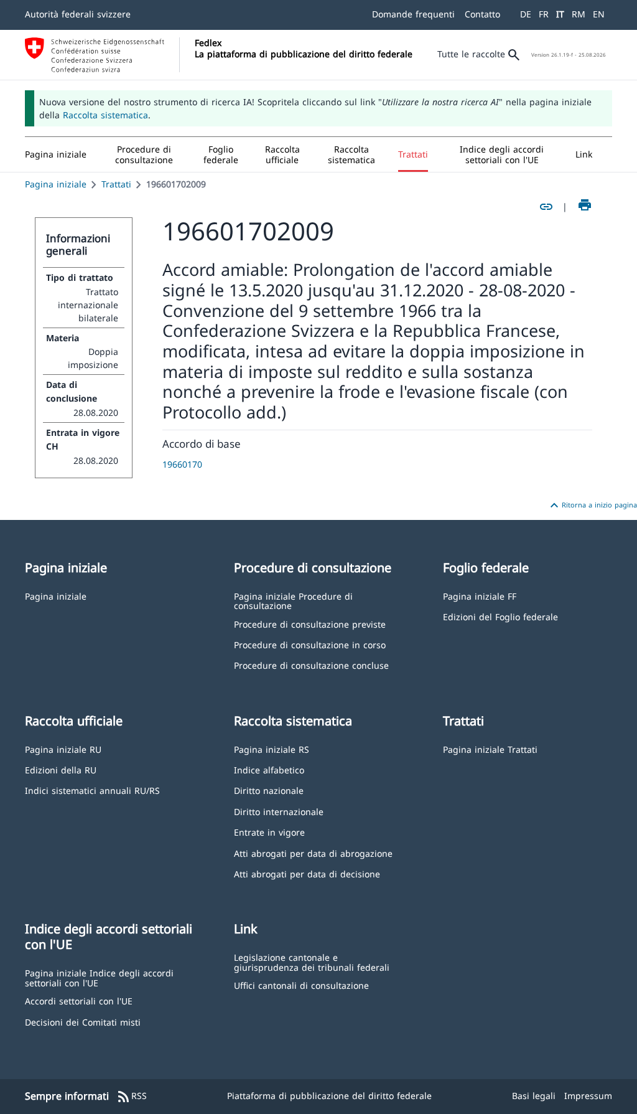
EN (599, 14)
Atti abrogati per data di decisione (307, 873)
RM (578, 14)
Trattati (116, 184)
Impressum (588, 1096)
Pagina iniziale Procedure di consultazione (293, 600)
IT (560, 14)
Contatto (482, 14)
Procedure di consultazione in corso (310, 644)
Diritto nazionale (269, 790)
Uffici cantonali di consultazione (301, 984)
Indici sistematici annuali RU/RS (92, 790)
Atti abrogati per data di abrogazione (313, 852)
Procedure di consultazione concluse (311, 664)
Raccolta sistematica (105, 115)
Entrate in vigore (269, 831)
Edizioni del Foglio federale (500, 616)
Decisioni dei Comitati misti (83, 1021)
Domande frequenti (413, 14)
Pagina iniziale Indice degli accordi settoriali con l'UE (99, 977)
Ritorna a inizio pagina (592, 505)
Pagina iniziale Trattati (490, 748)
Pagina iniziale (55, 184)
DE (525, 14)
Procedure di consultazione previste (310, 623)
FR (544, 14)
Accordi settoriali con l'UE (79, 1000)
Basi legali (534, 1096)
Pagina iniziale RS (271, 748)
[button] (144, 154)
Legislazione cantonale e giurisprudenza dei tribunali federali (311, 961)
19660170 (182, 464)
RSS (131, 1096)
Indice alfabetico (269, 769)
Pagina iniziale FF (479, 595)
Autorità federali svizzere (78, 14)
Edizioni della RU (60, 769)
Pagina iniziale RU (63, 748)
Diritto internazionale (278, 811)
